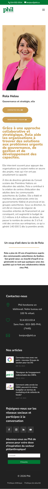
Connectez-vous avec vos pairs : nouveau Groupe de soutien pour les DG (27, 360)
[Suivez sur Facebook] (9, 430)
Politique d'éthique (14, 483)
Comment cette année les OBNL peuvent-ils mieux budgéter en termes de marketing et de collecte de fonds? (28, 389)
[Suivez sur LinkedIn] (23, 430)
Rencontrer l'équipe (16, 120)
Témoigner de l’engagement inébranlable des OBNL (28, 373)
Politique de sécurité (32, 483)
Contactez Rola (14, 110)
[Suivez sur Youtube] (31, 430)
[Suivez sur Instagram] (16, 430)
